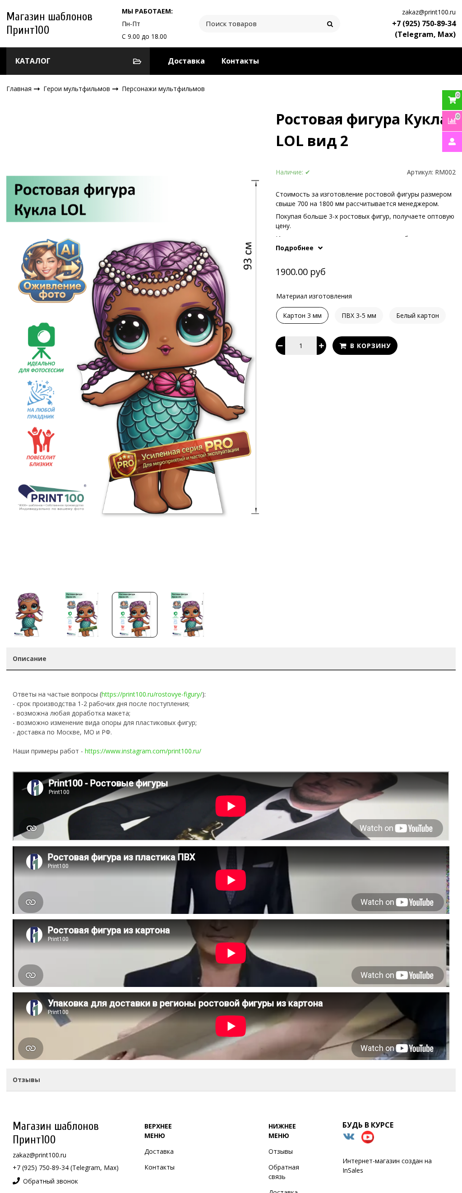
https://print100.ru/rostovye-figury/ (152, 694)
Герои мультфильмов (77, 88)
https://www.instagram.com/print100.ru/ (143, 751)
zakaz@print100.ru (429, 12)
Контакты (240, 61)
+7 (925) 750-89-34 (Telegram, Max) (424, 28)
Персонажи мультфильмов (163, 88)
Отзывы (280, 1151)
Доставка (186, 61)
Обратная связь (283, 1172)
